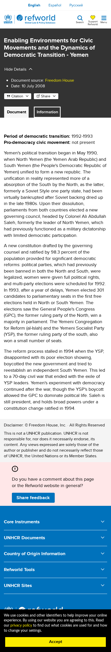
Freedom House (59, 80)
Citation (17, 96)
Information (47, 112)
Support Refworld (93, 23)
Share (45, 96)
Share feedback (33, 497)
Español (55, 5)
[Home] (30, 19)
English (34, 5)
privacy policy (21, 625)
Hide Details (15, 69)
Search (80, 21)
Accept (55, 642)
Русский (76, 5)
